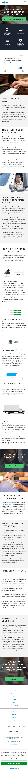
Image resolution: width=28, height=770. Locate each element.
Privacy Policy (14, 744)
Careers (14, 714)
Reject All (14, 759)
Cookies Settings (14, 768)
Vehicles (14, 690)
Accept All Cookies (14, 763)
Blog (14, 720)
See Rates (14, 679)
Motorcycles (14, 693)
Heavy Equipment (14, 705)
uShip (7, 257)
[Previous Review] (5, 71)
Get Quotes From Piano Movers (14, 19)
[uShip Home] (5, 2)
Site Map (14, 747)
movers (21, 206)
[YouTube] (19, 727)
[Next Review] (22, 71)
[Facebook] (4, 727)
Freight (14, 699)
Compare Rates (14, 466)
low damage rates (6, 504)
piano (8, 105)
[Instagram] (9, 727)
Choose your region (13, 731)
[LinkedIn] (24, 727)
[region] (14, 760)
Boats (14, 702)
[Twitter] (14, 727)
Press (14, 717)
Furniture (14, 696)
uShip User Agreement (14, 741)
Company (14, 711)
